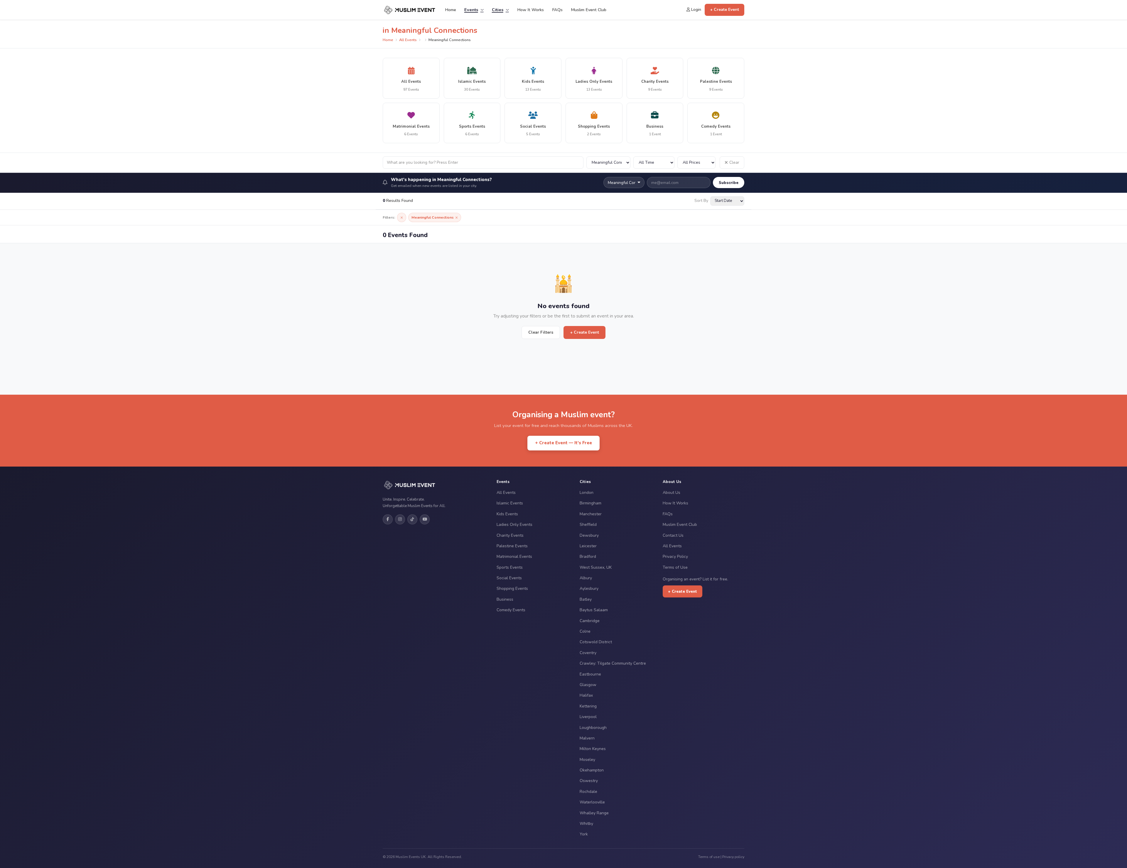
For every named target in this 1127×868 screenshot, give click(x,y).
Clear (734, 162)
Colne (585, 631)
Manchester (591, 514)
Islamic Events (510, 503)
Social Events (509, 578)
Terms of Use (675, 567)
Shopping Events (512, 588)
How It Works (530, 10)
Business (505, 599)
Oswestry (589, 780)
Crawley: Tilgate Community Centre (613, 663)
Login (695, 9)
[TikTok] (412, 519)
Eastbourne (590, 674)
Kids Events (507, 514)
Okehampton (592, 770)
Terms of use (709, 856)
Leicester (588, 546)
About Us (671, 492)
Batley (586, 599)
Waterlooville (592, 802)
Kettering (588, 706)
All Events (408, 40)
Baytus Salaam (594, 610)
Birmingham (590, 503)
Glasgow (588, 685)
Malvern (587, 738)
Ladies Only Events (514, 524)
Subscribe (728, 182)
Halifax (586, 695)
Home (450, 10)
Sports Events (510, 567)
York (584, 834)
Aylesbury (589, 588)
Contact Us (673, 535)
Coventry (588, 653)
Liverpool (588, 717)
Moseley (587, 759)
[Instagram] (400, 519)
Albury (586, 578)
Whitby (586, 823)
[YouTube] (425, 519)
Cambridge (590, 621)
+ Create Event (724, 9)
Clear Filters (540, 332)
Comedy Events (511, 610)
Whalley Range (594, 813)
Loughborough (593, 727)
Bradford (588, 556)
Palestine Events (512, 546)
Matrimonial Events (514, 556)
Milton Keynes (593, 749)
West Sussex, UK (596, 567)
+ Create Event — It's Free (563, 443)
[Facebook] (388, 519)
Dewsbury (589, 535)
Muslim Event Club (588, 10)
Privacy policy (733, 856)
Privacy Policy (675, 556)
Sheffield (588, 524)
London (586, 492)
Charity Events (510, 535)
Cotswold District (596, 642)
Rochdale (588, 791)
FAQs (557, 10)
